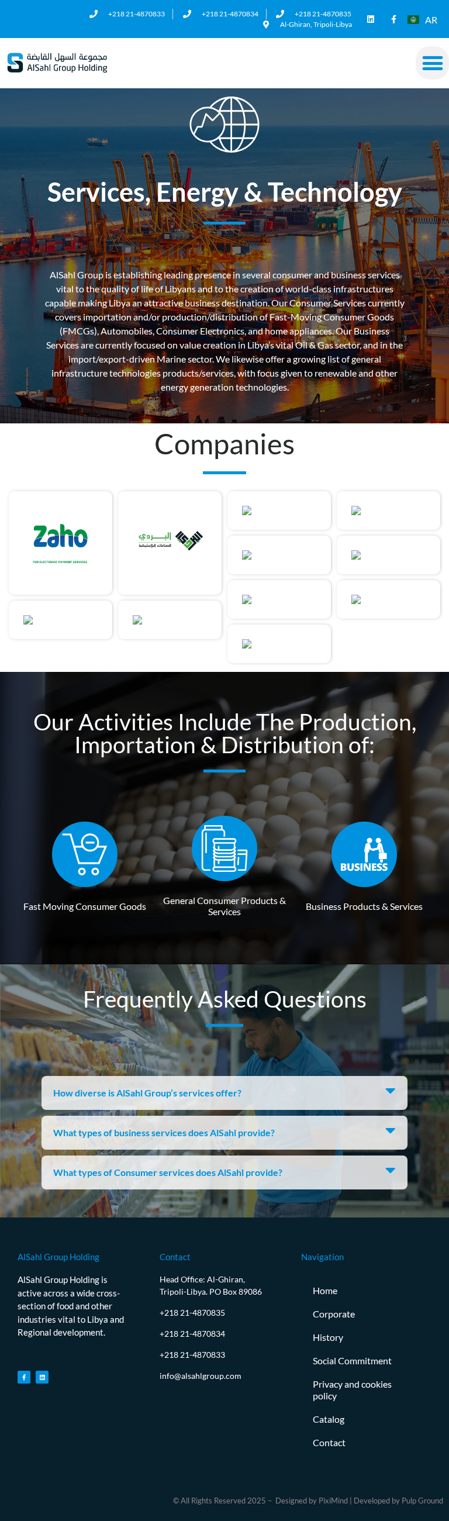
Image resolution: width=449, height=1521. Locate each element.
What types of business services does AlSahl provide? (164, 1132)
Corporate (334, 1313)
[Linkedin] (370, 19)
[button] (432, 63)
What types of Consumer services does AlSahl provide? (167, 1172)
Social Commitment (352, 1360)
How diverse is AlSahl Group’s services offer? (147, 1092)
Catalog (328, 1419)
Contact (329, 1442)
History (328, 1337)
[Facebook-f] (393, 19)
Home (325, 1290)
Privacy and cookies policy (352, 1389)
